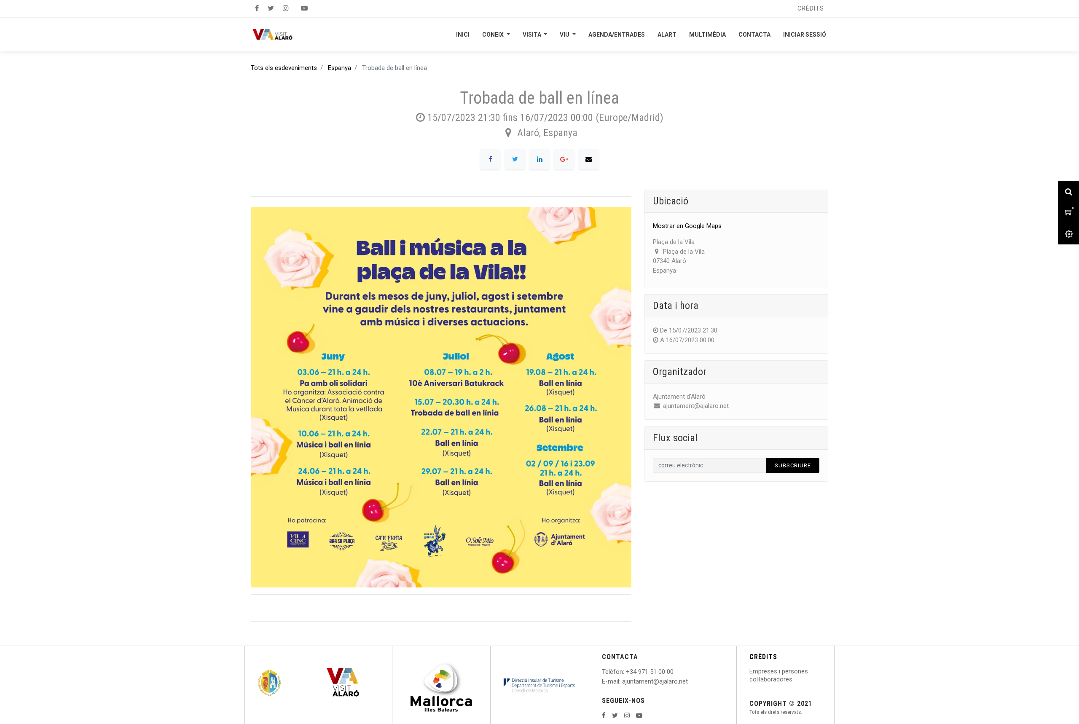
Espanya (339, 68)
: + (626, 672)
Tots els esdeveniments (284, 68)
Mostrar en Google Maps (687, 226)
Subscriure (793, 465)
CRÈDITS (763, 657)
